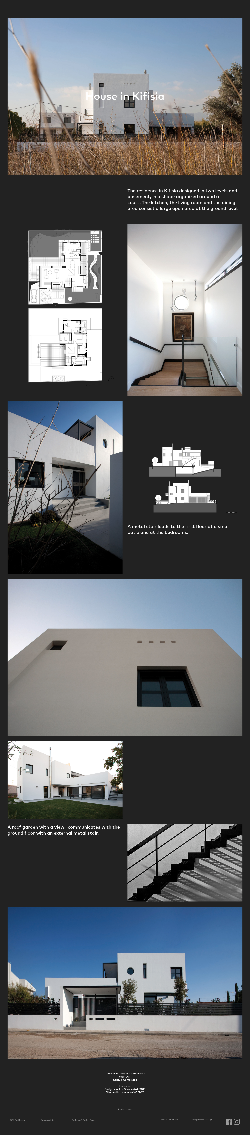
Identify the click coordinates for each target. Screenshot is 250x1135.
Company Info (47, 1120)
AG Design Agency (88, 1120)
